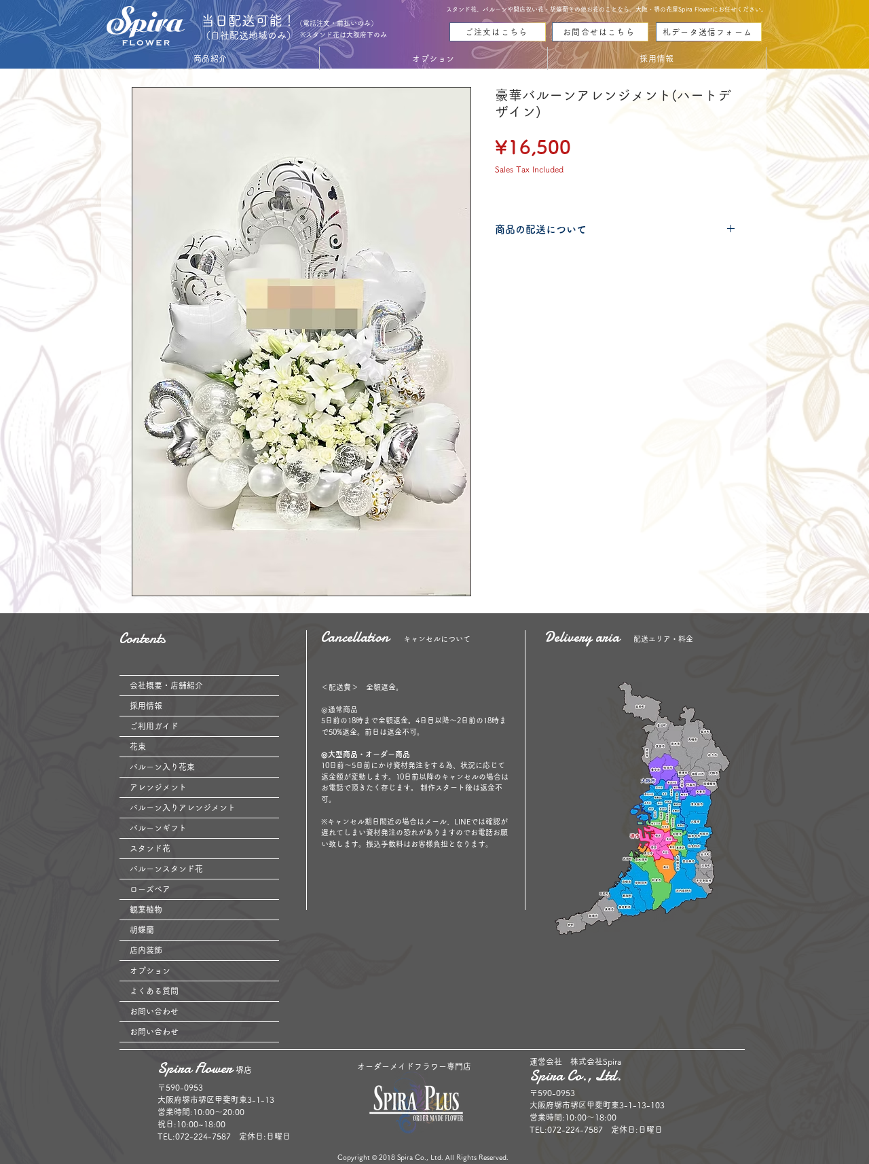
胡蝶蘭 (142, 930)
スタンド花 (150, 848)
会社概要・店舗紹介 (166, 685)
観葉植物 (146, 909)
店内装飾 (146, 950)
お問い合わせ (154, 1011)
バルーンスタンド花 (166, 869)
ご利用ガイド (154, 726)
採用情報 (146, 706)
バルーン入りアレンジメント (183, 807)
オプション (150, 970)
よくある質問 (154, 991)
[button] (210, 58)
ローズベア (150, 889)
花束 (138, 746)
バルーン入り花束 (162, 767)
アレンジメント (158, 787)
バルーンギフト (158, 828)
